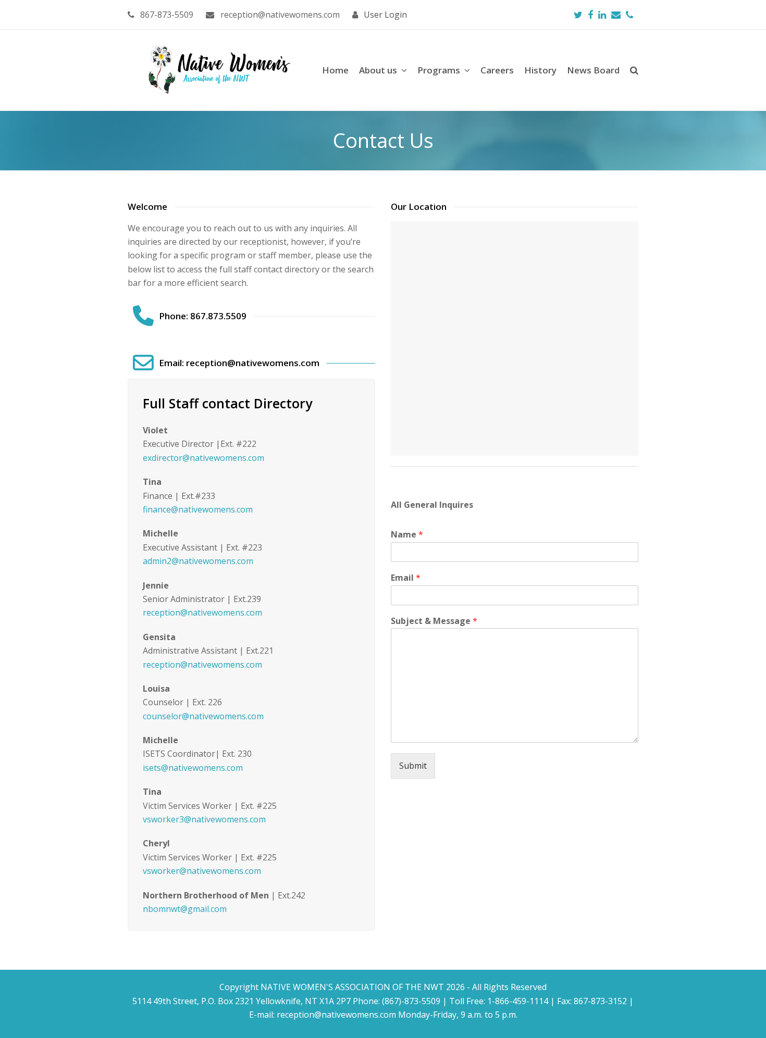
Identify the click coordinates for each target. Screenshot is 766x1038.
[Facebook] (590, 14)
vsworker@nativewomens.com (202, 871)
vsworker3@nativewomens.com (204, 819)
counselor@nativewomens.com (203, 716)
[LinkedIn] (602, 14)
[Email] (616, 14)
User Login (385, 14)
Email (406, 577)
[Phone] (629, 14)
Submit (413, 765)
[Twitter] (578, 14)
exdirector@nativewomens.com (203, 458)
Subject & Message (434, 621)
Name (407, 534)
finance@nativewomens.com (198, 509)
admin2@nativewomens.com (198, 561)
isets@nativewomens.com (193, 767)
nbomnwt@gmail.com (185, 909)
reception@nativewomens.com (202, 612)
